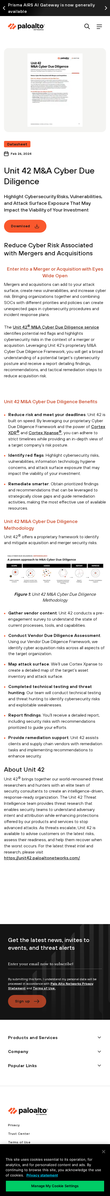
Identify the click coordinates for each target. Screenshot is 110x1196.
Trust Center (19, 1134)
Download (20, 226)
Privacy (13, 1125)
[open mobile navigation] (99, 27)
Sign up (22, 1001)
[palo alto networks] (26, 26)
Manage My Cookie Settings (54, 1186)
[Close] (103, 1151)
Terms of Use (19, 1142)
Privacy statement (42, 1175)
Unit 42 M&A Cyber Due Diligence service (56, 327)
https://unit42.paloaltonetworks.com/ (42, 857)
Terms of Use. (44, 988)
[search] (87, 27)
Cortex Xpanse (45, 432)
